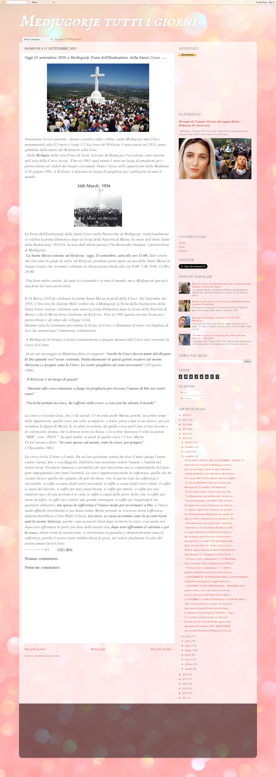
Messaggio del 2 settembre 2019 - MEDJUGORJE (207, 626)
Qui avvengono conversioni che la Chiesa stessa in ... (209, 536)
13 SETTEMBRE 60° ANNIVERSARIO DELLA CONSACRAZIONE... (216, 576)
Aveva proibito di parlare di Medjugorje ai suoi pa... (208, 630)
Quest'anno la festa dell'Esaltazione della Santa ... (207, 608)
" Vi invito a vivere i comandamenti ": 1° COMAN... (208, 567)
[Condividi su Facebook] (67, 549)
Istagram (183, 250)
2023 (184, 419)
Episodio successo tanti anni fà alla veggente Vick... (208, 621)
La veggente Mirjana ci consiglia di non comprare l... (208, 531)
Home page (98, 649)
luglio (188, 640)
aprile (188, 654)
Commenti (187, 398)
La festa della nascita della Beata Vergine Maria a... (208, 594)
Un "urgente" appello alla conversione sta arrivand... (208, 509)
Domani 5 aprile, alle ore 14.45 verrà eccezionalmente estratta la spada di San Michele (221, 303)
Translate (77, 39)
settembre (189, 456)
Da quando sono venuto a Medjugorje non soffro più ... (209, 505)
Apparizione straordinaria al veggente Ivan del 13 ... (208, 581)
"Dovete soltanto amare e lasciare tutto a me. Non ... (208, 491)
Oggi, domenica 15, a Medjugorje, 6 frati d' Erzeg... (208, 554)
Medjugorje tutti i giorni (108, 21)
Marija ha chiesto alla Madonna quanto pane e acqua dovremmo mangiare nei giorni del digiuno (221, 285)
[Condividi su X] (64, 549)
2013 (184, 697)
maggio (188, 650)
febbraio (189, 664)
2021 (184, 428)
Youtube (182, 242)
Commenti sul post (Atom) (47, 655)
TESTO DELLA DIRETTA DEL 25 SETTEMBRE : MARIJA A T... (215, 460)
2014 (184, 692)
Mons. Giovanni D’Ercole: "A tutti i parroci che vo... (209, 545)
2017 (184, 679)
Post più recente (35, 649)
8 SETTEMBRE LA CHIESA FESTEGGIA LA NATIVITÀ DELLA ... (216, 599)
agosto (188, 636)
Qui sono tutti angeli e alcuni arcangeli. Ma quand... (208, 469)
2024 (184, 414)
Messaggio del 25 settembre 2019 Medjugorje (205, 487)
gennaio (189, 668)
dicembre (189, 442)
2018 (184, 674)
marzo (188, 659)
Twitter (182, 246)
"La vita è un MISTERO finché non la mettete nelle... (208, 482)
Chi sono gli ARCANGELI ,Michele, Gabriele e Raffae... (210, 478)
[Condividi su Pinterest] (71, 549)
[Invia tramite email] (58, 549)
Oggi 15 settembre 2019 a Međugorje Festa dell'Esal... (209, 563)
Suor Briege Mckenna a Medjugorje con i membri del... (209, 514)
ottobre (188, 451)
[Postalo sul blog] (61, 549)
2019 (184, 438)
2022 (184, 424)
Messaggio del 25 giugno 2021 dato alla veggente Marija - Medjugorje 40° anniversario (210, 123)
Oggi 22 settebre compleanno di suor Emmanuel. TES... (210, 518)
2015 (184, 688)
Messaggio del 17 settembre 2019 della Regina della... (209, 540)
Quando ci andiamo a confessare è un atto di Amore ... (209, 572)
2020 (184, 433)
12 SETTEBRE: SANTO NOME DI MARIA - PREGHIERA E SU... (215, 585)
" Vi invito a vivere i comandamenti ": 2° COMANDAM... (210, 558)
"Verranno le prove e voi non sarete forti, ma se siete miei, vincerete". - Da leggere (219, 336)
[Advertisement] (215, 84)
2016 (184, 683)
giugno (188, 645)
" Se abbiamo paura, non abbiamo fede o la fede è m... (209, 496)
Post (185, 392)
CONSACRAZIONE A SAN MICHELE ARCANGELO (209, 473)
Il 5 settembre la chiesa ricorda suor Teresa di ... (207, 617)
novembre (189, 446)
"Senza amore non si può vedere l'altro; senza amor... (209, 523)
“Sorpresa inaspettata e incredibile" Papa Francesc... (209, 500)
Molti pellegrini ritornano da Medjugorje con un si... (208, 464)
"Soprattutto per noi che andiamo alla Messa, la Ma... (209, 527)
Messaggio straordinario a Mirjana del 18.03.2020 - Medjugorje (216, 319)
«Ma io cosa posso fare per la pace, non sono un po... (209, 603)
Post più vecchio (161, 649)
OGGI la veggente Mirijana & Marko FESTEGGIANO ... (210, 549)
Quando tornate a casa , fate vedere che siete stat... (208, 590)
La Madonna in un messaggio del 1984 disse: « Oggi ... (210, 612)
